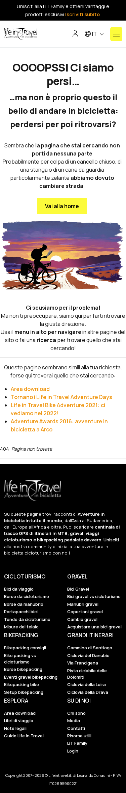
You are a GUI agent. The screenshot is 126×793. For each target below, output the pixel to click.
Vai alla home (62, 206)
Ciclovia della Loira (86, 684)
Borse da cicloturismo (26, 596)
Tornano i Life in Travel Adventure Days (61, 397)
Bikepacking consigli (25, 648)
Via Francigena (82, 663)
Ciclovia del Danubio (88, 655)
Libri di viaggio (18, 720)
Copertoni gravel (85, 611)
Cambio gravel (82, 619)
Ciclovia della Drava (87, 692)
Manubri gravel (82, 604)
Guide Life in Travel (24, 736)
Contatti (76, 728)
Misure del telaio (21, 627)
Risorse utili (79, 736)
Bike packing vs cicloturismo (20, 658)
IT (94, 33)
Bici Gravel (78, 589)
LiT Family (77, 743)
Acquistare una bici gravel (94, 627)
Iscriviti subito (82, 14)
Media (73, 720)
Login (72, 751)
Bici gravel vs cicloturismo (94, 596)
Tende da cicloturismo (27, 619)
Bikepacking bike (21, 684)
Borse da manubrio (23, 604)
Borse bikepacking (23, 669)
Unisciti (111, 540)
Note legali (15, 728)
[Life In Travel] (20, 34)
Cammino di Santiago (89, 648)
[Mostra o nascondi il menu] (116, 34)
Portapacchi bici (21, 611)
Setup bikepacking (23, 692)
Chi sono (76, 713)
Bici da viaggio (19, 589)
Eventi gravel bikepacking (30, 677)
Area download (30, 389)
